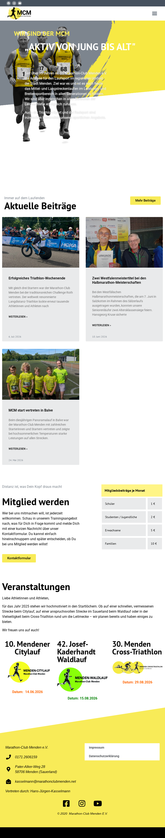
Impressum (96, 747)
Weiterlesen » (18, 316)
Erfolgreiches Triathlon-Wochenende (37, 278)
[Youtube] (20, 3)
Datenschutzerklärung (104, 756)
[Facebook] (8, 3)
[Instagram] (14, 3)
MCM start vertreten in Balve (31, 410)
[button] (154, 13)
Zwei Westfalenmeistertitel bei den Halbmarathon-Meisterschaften (119, 280)
